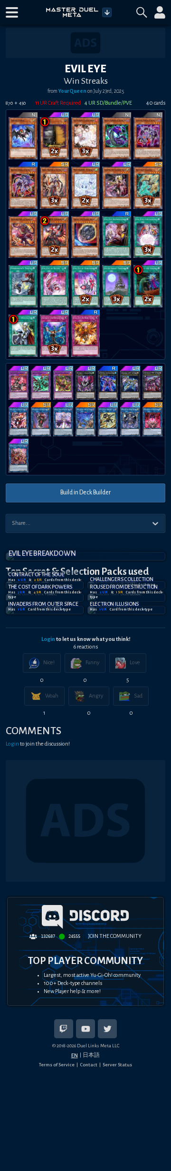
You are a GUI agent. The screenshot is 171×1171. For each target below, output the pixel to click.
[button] (12, 12)
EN (74, 1055)
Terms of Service (57, 1064)
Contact (88, 1064)
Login (48, 639)
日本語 (91, 1055)
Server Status (117, 1064)
